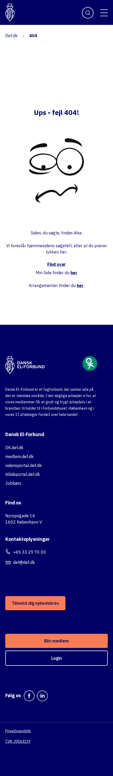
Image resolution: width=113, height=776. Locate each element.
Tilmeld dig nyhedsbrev (35, 603)
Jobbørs (13, 483)
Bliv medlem (56, 640)
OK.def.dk (14, 447)
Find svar (56, 264)
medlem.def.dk (19, 456)
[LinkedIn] (42, 696)
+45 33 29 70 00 (29, 552)
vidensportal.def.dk (23, 465)
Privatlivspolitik (18, 731)
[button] (104, 12)
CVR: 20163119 (17, 741)
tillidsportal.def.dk (22, 474)
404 (33, 35)
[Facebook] (29, 696)
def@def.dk (24, 562)
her (73, 272)
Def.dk (11, 35)
